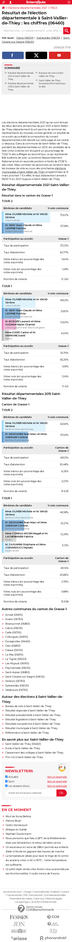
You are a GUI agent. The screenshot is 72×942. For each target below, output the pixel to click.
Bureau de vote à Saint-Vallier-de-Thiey (28, 706)
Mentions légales (54, 898)
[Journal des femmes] (19, 917)
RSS (25, 895)
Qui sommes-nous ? (13, 892)
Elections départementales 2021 (27, 7)
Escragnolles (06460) (17, 641)
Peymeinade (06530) (17, 668)
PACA (53, 7)
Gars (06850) (12, 645)
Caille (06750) (13, 632)
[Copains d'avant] (19, 931)
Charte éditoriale (41, 892)
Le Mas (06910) (14, 654)
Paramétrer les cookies (21, 898)
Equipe (28, 892)
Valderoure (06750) (16, 690)
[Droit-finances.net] (53, 924)
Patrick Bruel (13, 820)
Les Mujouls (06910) (17, 663)
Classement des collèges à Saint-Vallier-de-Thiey (34, 752)
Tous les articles (14, 895)
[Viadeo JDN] (53, 931)
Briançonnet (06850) (17, 623)
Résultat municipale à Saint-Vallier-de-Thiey (31, 728)
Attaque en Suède (16, 829)
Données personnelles (55, 895)
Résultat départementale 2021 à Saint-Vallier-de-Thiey (21, 76)
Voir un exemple (57, 777)
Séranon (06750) (15, 681)
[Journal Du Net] (19, 924)
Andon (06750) (14, 619)
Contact (65, 892)
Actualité (13, 777)
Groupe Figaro (23, 902)
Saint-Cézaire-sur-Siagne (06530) (24, 676)
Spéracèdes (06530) (48, 37)
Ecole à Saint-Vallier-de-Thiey (22, 748)
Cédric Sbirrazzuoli (16, 825)
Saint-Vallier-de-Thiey (49, 80)
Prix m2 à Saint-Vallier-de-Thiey (24, 757)
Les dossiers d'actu (19, 786)
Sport (11, 781)
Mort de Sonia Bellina (18, 816)
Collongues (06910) (16, 636)
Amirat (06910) (14, 614)
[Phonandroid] (53, 938)
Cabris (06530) (24, 37)
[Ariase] (19, 938)
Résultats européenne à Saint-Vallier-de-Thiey (32, 723)
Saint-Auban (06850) (17, 672)
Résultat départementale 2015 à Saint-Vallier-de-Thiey (21, 86)
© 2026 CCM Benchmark (44, 902)
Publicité (55, 892)
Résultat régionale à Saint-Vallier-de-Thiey (30, 710)
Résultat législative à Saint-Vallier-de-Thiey (30, 719)
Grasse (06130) (14, 650)
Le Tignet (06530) (15, 659)
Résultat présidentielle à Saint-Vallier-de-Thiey (32, 715)
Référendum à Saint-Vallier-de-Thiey (27, 732)
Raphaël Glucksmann (18, 833)
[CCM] (53, 917)
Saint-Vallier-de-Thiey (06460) (23, 743)
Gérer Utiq (39, 898)
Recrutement (36, 895)
